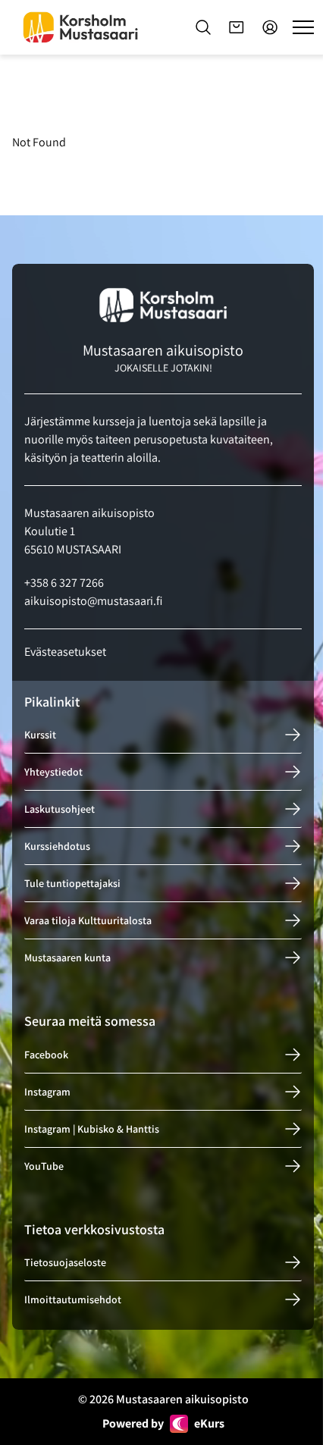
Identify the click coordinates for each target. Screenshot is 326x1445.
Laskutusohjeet (59, 809)
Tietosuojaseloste (65, 1262)
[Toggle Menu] (303, 27)
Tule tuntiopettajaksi (72, 883)
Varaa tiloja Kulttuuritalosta (88, 920)
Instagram (47, 1092)
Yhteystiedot (53, 772)
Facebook (46, 1054)
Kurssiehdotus (57, 846)
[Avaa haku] (203, 27)
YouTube (44, 1166)
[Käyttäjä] (270, 27)
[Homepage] (80, 27)
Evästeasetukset (65, 652)
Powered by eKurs (163, 1423)
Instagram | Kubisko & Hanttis (91, 1129)
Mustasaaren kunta (67, 957)
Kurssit (40, 734)
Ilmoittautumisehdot (72, 1299)
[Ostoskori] (236, 27)
